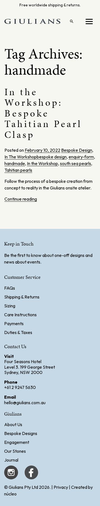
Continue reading (20, 199)
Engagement (16, 442)
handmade (14, 163)
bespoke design (52, 157)
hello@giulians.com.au (25, 402)
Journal (11, 460)
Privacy (61, 487)
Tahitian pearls (18, 170)
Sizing (9, 305)
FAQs (9, 288)
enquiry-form (81, 157)
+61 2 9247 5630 (20, 387)
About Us (13, 424)
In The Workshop (20, 157)
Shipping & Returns (21, 297)
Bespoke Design (76, 150)
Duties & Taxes (18, 332)
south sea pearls (75, 163)
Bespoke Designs (20, 433)
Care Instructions (20, 314)
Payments (14, 323)
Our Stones (15, 451)
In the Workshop (42, 163)
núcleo (10, 494)
